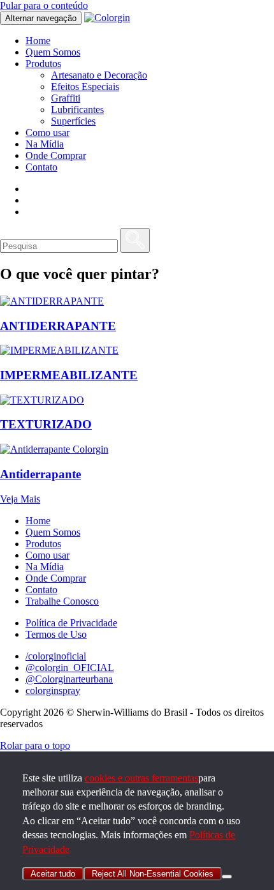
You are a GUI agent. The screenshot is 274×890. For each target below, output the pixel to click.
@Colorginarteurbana (69, 679)
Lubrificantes (77, 109)
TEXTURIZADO (46, 424)
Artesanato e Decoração (99, 75)
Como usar (47, 132)
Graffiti (65, 98)
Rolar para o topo (35, 745)
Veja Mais (20, 499)
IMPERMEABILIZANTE (69, 375)
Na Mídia (44, 144)
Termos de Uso (56, 634)
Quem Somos (52, 52)
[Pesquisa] (135, 240)
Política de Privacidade (71, 622)
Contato (41, 167)
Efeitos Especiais (85, 86)
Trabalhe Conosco (62, 601)
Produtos (43, 63)
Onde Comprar (55, 155)
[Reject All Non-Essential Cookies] (227, 877)
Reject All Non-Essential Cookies (152, 874)
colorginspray (52, 690)
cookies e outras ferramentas (141, 778)
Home (37, 40)
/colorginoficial (55, 656)
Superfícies (73, 121)
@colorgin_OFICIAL (69, 667)
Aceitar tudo (53, 874)
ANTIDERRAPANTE (58, 326)
